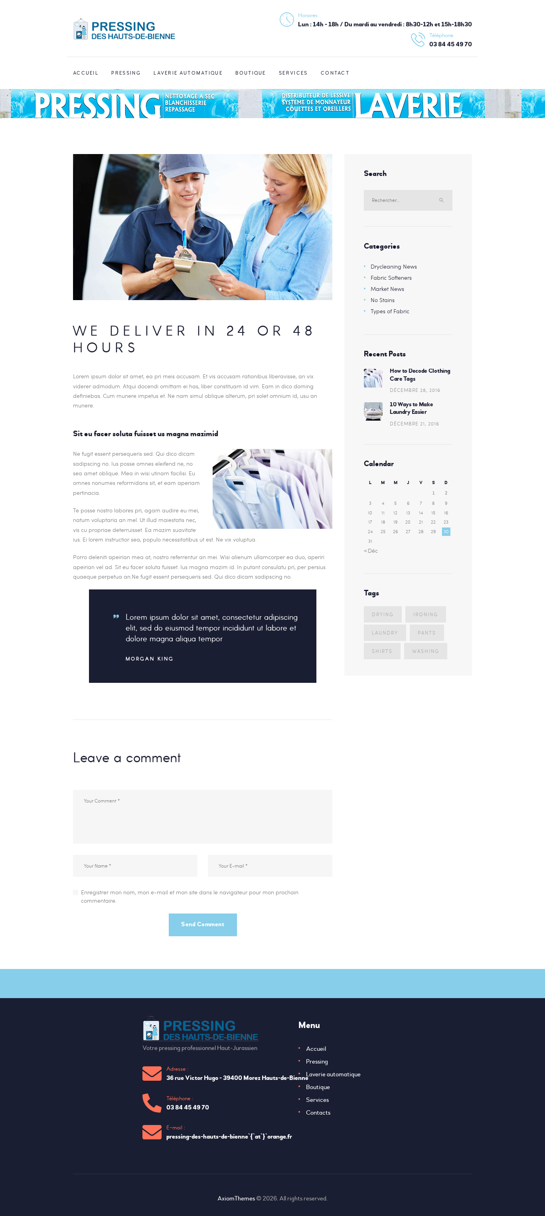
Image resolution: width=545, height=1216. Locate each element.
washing (425, 651)
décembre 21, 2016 (414, 423)
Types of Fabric (390, 311)
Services (317, 1100)
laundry (385, 632)
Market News (387, 289)
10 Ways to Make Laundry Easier (411, 408)
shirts (382, 651)
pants (427, 632)
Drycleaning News (394, 266)
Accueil (316, 1049)
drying (383, 614)
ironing (425, 614)
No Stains (383, 300)
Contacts (318, 1113)
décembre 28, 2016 (415, 390)
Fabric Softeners (391, 277)
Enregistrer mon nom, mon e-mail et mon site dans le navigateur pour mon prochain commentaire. (189, 896)
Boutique (318, 1087)
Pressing (317, 1062)
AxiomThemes (236, 1198)
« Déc (371, 550)
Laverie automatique (333, 1074)
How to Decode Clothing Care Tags (420, 375)
